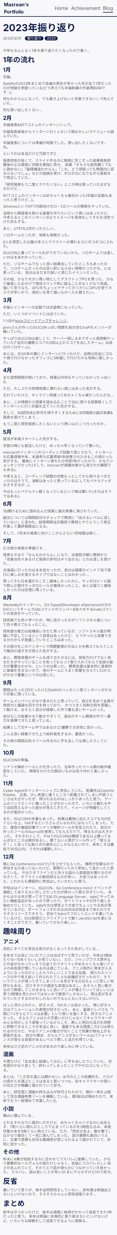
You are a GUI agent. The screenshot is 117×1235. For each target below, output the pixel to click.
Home (61, 8)
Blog (108, 8)
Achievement (85, 8)
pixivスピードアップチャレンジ (41, 320)
